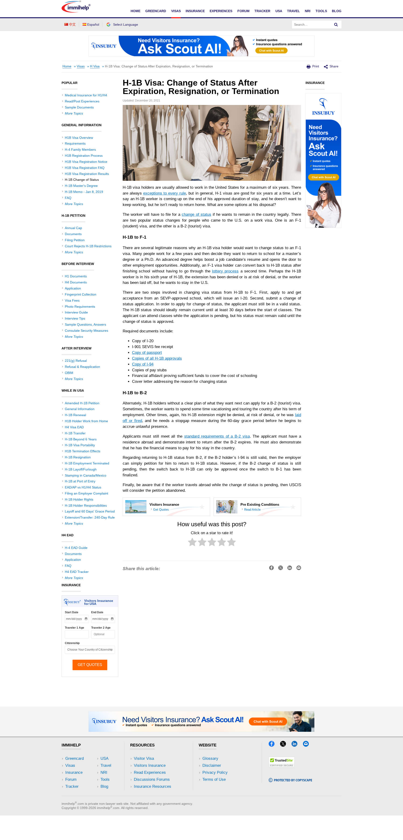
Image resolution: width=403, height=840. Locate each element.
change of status (196, 214)
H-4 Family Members (80, 149)
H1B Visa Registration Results (87, 174)
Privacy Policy (215, 772)
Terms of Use (214, 779)
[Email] (308, 745)
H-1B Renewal (75, 415)
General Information (79, 409)
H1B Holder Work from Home (86, 421)
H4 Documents (76, 282)
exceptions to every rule (164, 193)
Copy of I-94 (142, 364)
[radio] (192, 543)
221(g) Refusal (76, 360)
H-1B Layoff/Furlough (81, 469)
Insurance (195, 11)
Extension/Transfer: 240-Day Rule (90, 517)
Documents (73, 234)
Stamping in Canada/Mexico (85, 475)
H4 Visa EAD (74, 427)
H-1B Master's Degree (81, 186)
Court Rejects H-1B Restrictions (88, 246)
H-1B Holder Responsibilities (86, 505)
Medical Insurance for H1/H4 (86, 95)
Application (73, 288)
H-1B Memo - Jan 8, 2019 (84, 192)
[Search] (336, 24)
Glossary (210, 758)
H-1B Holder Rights (79, 499)
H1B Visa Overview (79, 137)
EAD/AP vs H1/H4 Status (83, 487)
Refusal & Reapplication (82, 367)
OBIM (69, 373)
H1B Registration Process (84, 155)
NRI (307, 11)
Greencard (155, 11)
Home (135, 11)
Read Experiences (150, 772)
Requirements (75, 143)
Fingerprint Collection (80, 294)
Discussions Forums (152, 779)
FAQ (68, 198)
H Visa (95, 66)
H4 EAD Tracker (77, 572)
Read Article (252, 509)
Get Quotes (161, 509)
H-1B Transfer (75, 433)
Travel (293, 11)
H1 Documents (76, 276)
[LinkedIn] (297, 745)
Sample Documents (79, 107)
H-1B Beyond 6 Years (81, 439)
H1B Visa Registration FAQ (84, 168)
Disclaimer (211, 765)
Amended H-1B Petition (82, 403)
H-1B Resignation (78, 457)
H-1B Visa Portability (80, 445)
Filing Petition (75, 240)
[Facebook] (274, 745)
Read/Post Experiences (82, 101)
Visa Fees (72, 300)
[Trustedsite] (282, 765)
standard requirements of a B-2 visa (217, 436)
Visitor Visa (144, 758)
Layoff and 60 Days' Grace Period (90, 511)
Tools (321, 11)
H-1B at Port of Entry (80, 481)
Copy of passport (147, 352)
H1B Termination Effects (82, 451)
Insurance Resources (152, 786)
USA (278, 11)
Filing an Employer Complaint (86, 493)
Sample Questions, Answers (85, 324)
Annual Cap (73, 228)
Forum (243, 11)
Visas (176, 11)
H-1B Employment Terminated (87, 463)
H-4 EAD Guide (76, 548)
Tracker (262, 11)
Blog (336, 11)
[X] (285, 745)
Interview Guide (76, 312)
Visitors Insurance (150, 765)
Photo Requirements (80, 306)
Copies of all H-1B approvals (157, 358)
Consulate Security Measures (86, 330)
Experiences (221, 11)
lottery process (225, 271)
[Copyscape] (290, 780)
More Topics (74, 113)
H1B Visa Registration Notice (86, 162)
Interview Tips (75, 318)
